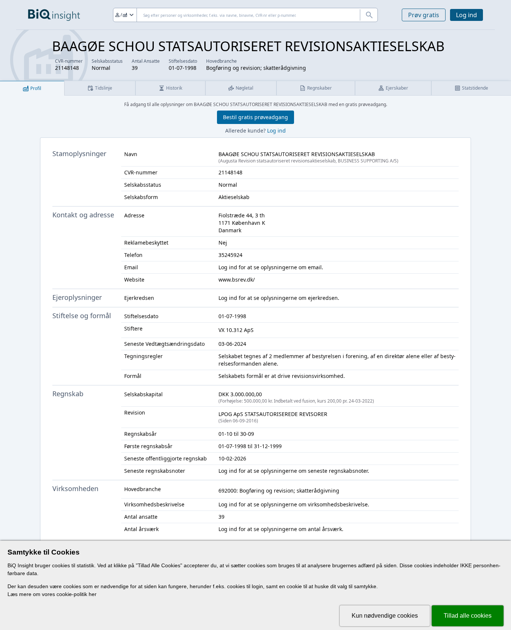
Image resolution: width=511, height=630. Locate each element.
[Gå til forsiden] (54, 15)
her (93, 594)
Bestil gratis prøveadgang (255, 117)
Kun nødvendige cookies (385, 615)
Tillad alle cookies (468, 615)
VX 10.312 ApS (236, 329)
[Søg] (369, 15)
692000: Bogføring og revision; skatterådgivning (278, 490)
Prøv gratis (423, 15)
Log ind (466, 15)
